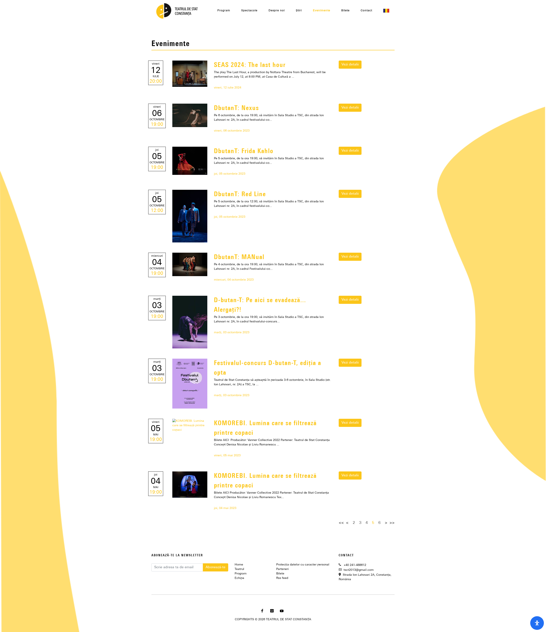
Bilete (280, 573)
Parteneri (282, 569)
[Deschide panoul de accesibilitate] (537, 623)
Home (239, 564)
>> (392, 523)
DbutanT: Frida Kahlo (243, 151)
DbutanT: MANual (239, 257)
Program (241, 573)
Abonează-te (215, 567)
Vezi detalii (350, 64)
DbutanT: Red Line (240, 194)
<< (341, 523)
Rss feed (282, 578)
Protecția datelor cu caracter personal (302, 564)
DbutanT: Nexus (236, 108)
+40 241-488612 (355, 565)
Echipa (239, 578)
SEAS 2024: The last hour (250, 65)
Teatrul (239, 569)
